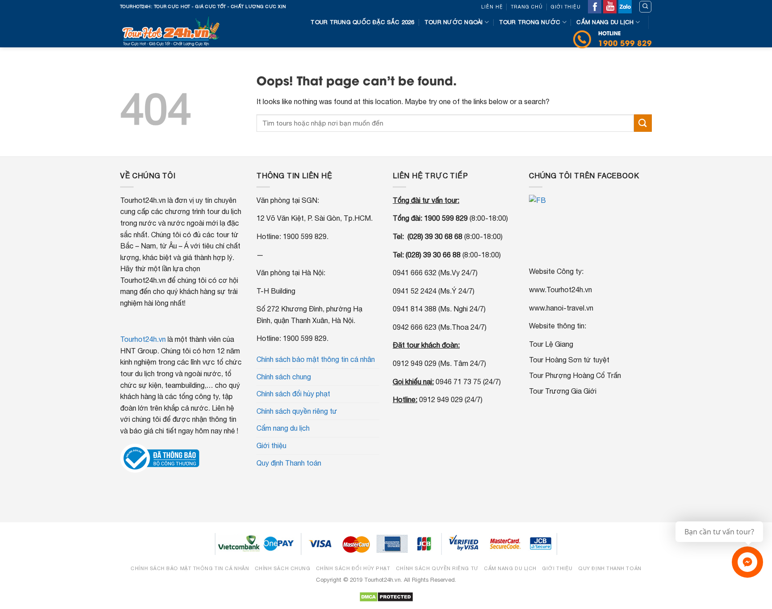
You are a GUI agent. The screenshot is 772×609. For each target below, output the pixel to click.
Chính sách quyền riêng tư (296, 411)
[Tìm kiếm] (645, 7)
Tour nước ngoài (453, 22)
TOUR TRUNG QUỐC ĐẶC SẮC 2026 (362, 22)
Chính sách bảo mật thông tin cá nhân (315, 359)
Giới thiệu (566, 6)
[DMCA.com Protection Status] (386, 596)
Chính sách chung (283, 377)
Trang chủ (527, 6)
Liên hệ (492, 6)
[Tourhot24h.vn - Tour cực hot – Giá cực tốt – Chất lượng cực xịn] (173, 30)
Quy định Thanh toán (288, 463)
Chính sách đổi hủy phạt (293, 394)
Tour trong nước (530, 22)
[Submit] (643, 123)
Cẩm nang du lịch (605, 22)
